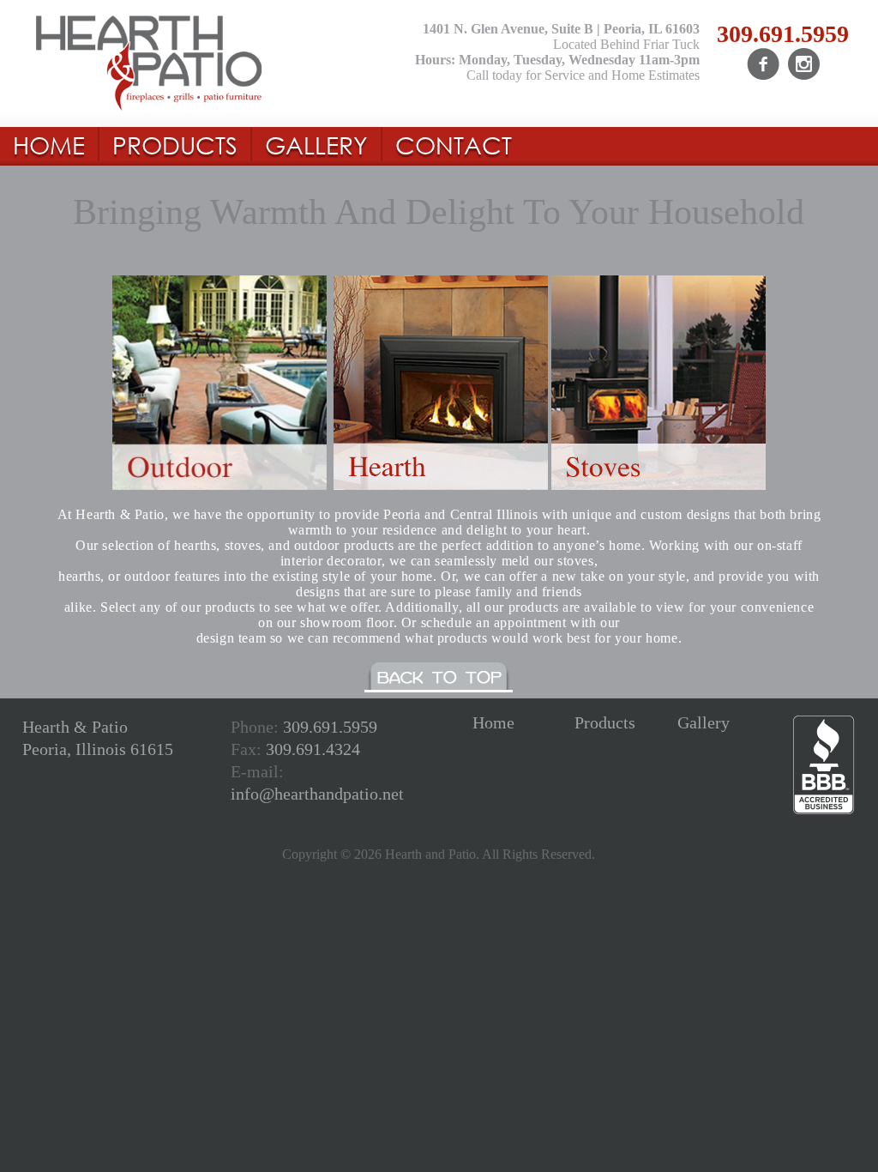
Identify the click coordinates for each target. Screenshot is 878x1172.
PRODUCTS (175, 144)
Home (493, 722)
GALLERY (316, 144)
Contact (453, 144)
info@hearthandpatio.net (317, 793)
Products (604, 722)
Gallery (703, 722)
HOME (49, 144)
